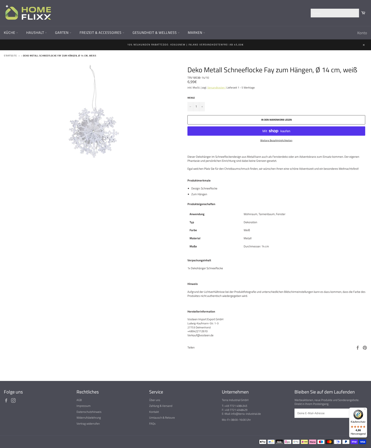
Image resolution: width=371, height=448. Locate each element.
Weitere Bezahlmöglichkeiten (276, 140)
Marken (195, 32)
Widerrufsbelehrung (89, 417)
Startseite (10, 55)
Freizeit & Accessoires (101, 32)
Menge (191, 98)
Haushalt (35, 32)
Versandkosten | (216, 87)
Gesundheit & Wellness (155, 32)
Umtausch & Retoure (162, 417)
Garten (62, 32)
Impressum (84, 406)
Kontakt (154, 412)
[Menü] (364, 410)
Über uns (154, 400)
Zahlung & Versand (160, 406)
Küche (10, 32)
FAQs (152, 423)
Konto (362, 33)
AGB (79, 400)
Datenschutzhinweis (89, 412)
